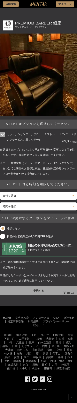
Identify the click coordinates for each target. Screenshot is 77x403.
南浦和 (17, 360)
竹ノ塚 (8, 353)
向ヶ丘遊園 (45, 342)
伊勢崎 (50, 357)
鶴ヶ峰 (56, 346)
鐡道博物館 (63, 368)
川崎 (9, 342)
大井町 (9, 349)
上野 (34, 335)
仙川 (61, 338)
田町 (44, 364)
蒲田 (50, 349)
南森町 (48, 368)
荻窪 (16, 357)
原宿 (7, 357)
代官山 (57, 353)
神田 (59, 349)
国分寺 (69, 353)
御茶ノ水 (21, 335)
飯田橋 (11, 368)
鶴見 (44, 346)
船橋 (43, 360)
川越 (45, 353)
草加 (69, 349)
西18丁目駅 (57, 360)
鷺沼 (58, 342)
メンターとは (41, 317)
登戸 (31, 342)
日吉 (14, 346)
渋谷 (71, 335)
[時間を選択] (38, 206)
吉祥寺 (50, 338)
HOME (7, 317)
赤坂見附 (13, 364)
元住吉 (20, 342)
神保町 (8, 335)
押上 (70, 357)
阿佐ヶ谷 (22, 349)
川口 (29, 353)
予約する (50, 292)
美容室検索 (22, 317)
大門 (54, 364)
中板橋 (38, 338)
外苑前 (65, 364)
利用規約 (33, 321)
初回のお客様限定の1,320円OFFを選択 (30, 236)
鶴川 (71, 338)
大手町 (24, 368)
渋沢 (6, 360)
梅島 (19, 353)
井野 (60, 357)
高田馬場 (37, 349)
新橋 (35, 364)
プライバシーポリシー (56, 321)
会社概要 (68, 317)
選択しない (13, 228)
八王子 (36, 368)
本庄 (26, 357)
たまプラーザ (30, 346)
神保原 (37, 357)
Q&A (56, 317)
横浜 (68, 342)
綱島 (5, 346)
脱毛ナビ (38, 325)
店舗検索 (10, 4)
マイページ (65, 4)
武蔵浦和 (31, 360)
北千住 (45, 335)
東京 (25, 364)
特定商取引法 (16, 321)
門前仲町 (58, 335)
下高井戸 (9, 338)
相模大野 (69, 346)
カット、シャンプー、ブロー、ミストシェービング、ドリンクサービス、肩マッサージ (41, 138)
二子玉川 (24, 338)
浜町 (71, 360)
